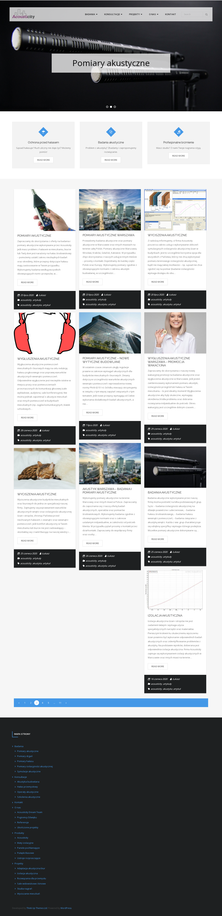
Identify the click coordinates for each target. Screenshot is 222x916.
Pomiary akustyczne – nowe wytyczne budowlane (106, 359)
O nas (18, 807)
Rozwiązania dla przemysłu (31, 878)
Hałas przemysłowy (27, 786)
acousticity (26, 300)
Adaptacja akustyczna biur (31, 868)
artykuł (46, 305)
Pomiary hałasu (25, 761)
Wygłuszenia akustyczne (38, 358)
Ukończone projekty (27, 827)
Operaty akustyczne (28, 791)
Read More (43, 159)
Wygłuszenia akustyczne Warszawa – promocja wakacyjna (169, 361)
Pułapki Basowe (25, 852)
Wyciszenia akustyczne (167, 235)
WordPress (66, 908)
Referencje (23, 822)
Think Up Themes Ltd (37, 908)
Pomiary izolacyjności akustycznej (35, 766)
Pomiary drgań (25, 756)
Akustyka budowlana (28, 781)
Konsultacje (21, 777)
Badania (19, 746)
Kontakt (19, 802)
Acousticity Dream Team (29, 812)
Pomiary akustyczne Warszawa (108, 235)
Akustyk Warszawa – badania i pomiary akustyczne (107, 490)
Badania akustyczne (165, 492)
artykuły (37, 300)
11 (60, 702)
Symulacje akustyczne (29, 771)
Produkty (19, 833)
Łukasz (42, 295)
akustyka (37, 305)
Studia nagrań (24, 888)
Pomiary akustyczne (34, 235)
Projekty (19, 863)
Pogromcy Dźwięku (27, 817)
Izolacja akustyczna (165, 615)
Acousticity (22, 837)
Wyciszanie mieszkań (28, 893)
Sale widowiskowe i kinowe (31, 883)
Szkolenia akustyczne (28, 796)
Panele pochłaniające (28, 847)
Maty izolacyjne (25, 842)
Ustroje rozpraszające (28, 858)
